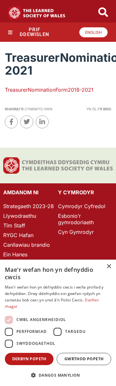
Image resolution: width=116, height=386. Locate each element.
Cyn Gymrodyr (76, 232)
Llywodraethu (19, 216)
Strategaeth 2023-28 (28, 206)
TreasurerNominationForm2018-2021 (49, 90)
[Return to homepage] (36, 12)
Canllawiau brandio (26, 245)
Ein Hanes (15, 254)
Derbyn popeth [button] (29, 359)
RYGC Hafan (18, 235)
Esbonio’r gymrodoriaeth (76, 219)
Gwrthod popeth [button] (84, 359)
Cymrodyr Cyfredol (81, 206)
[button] (58, 375)
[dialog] (58, 323)
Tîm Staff (14, 225)
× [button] (108, 266)
